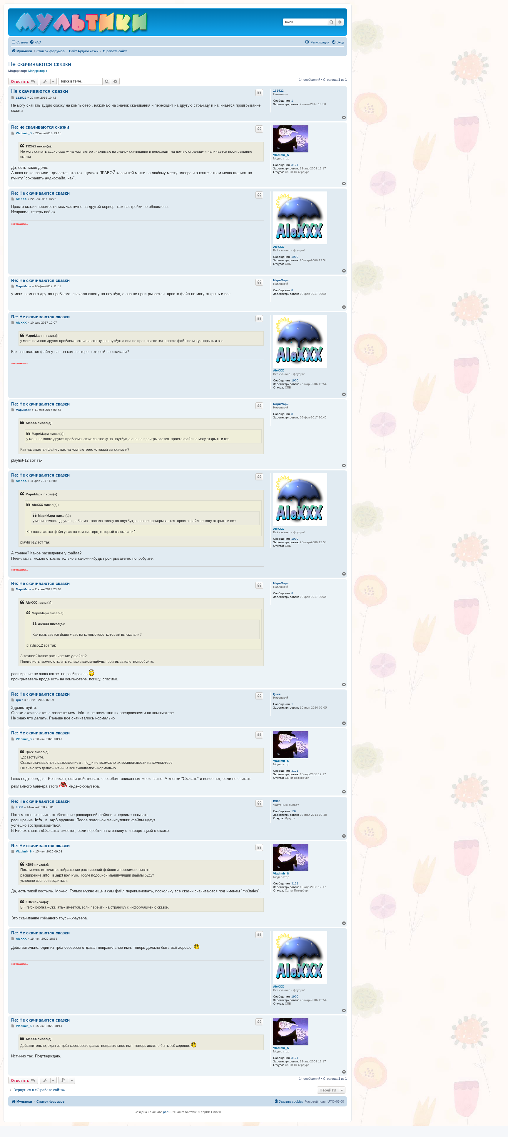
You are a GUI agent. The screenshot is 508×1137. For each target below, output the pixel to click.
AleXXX (278, 246)
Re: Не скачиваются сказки (40, 193)
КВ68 (276, 801)
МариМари (280, 280)
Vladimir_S (281, 155)
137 (294, 811)
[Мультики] (82, 23)
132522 (278, 90)
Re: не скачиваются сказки (40, 127)
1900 (294, 256)
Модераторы (37, 71)
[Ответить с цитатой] (259, 92)
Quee (277, 694)
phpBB (168, 1112)
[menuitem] (35, 42)
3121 (294, 164)
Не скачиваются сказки (39, 64)
